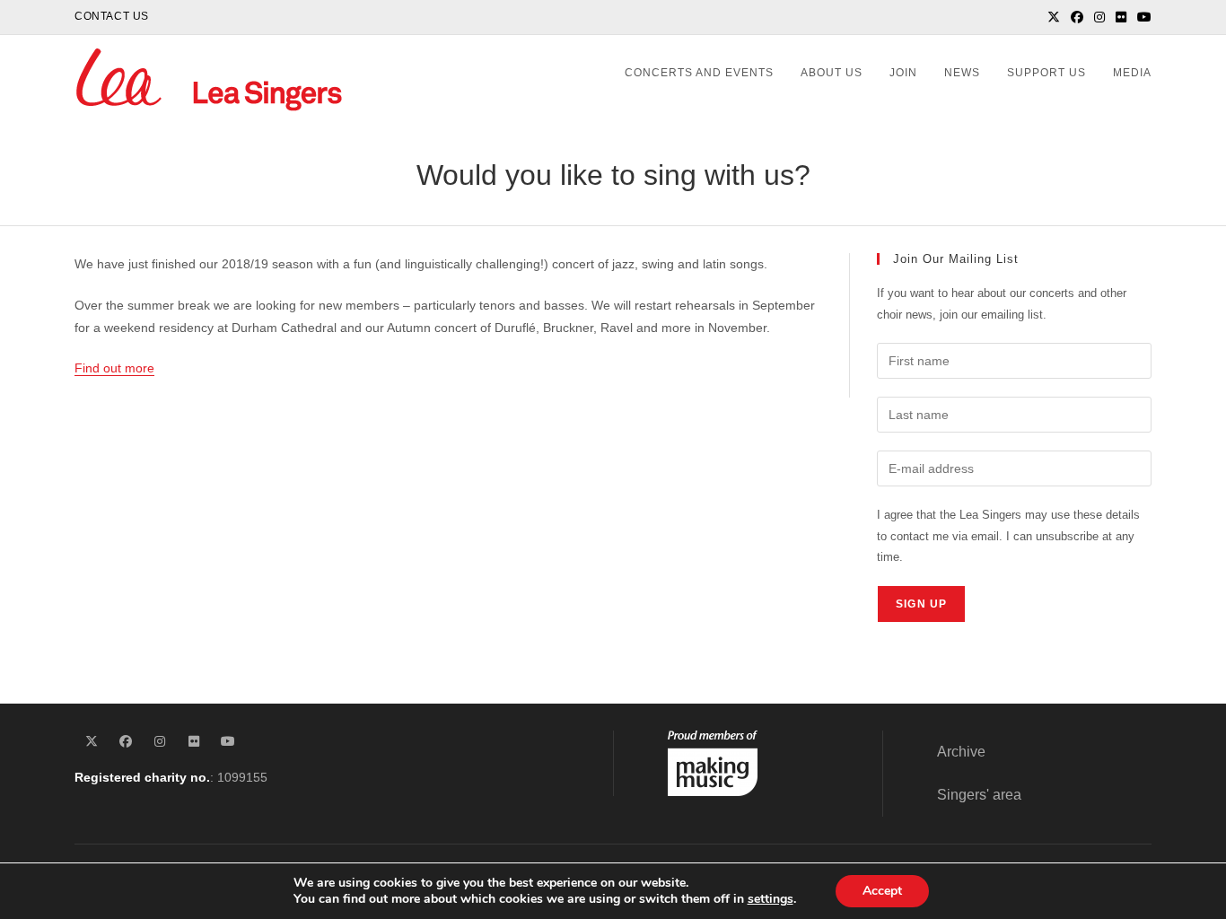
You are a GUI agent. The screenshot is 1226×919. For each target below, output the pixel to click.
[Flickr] (194, 742)
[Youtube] (228, 742)
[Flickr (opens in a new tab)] (1121, 17)
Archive (961, 751)
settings (770, 899)
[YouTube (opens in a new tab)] (1142, 17)
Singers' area (979, 794)
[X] (91, 742)
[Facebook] (125, 742)
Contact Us (111, 16)
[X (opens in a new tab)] (1053, 17)
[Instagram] (159, 742)
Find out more (114, 368)
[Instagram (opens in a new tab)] (1099, 17)
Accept (882, 890)
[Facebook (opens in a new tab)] (1077, 17)
